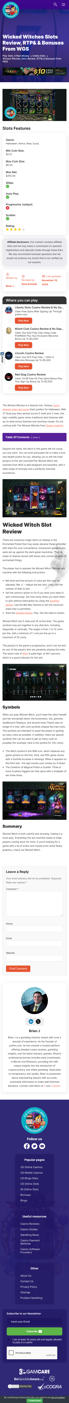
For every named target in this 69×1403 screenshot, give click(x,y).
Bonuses (25, 1194)
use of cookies (58, 1397)
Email (9, 938)
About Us (25, 1275)
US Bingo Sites (29, 1178)
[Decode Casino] (34, 69)
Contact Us (26, 1281)
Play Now (23, 320)
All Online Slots (29, 1189)
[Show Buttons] (2, 352)
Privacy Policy (28, 1286)
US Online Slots (29, 1183)
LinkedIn (55, 1085)
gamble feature (24, 612)
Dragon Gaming (54, 425)
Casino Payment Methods (30, 1242)
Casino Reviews (29, 1223)
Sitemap (25, 1292)
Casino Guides (29, 1229)
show (35, 437)
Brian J (34, 1031)
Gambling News (29, 1234)
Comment (12, 889)
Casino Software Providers (30, 1251)
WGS (25, 653)
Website (10, 952)
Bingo (23, 1200)
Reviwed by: (29, 281)
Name (9, 923)
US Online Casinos (31, 1167)
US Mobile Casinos (31, 1172)
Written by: (12, 281)
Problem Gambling (31, 1297)
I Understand (34, 1400)
